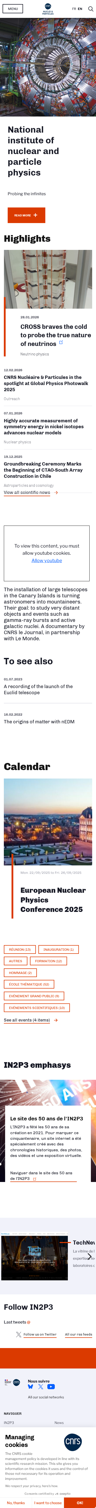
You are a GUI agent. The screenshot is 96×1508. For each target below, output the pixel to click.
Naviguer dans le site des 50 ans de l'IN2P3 (41, 1175)
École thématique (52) (29, 984)
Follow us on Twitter (40, 1334)
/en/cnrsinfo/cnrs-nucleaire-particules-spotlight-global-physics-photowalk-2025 (48, 386)
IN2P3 (9, 1423)
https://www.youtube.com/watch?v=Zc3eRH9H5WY (48, 686)
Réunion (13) (20, 949)
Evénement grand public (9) (34, 996)
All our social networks (46, 1397)
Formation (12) (48, 961)
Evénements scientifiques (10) (37, 1008)
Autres (15, 961)
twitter (41, 1386)
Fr (74, 9)
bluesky (30, 1386)
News (59, 1423)
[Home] (48, 9)
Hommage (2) (20, 973)
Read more (22, 215)
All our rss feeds (78, 1334)
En (80, 9)
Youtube (51, 1386)
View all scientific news (27, 492)
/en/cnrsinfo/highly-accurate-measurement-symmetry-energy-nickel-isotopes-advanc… (48, 427)
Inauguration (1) (59, 949)
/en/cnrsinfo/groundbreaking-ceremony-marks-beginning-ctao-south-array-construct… (48, 471)
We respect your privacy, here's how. (31, 1486)
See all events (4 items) (27, 1020)
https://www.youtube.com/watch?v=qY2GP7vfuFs (48, 718)
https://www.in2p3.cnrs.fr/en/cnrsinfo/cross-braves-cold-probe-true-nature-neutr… (48, 303)
